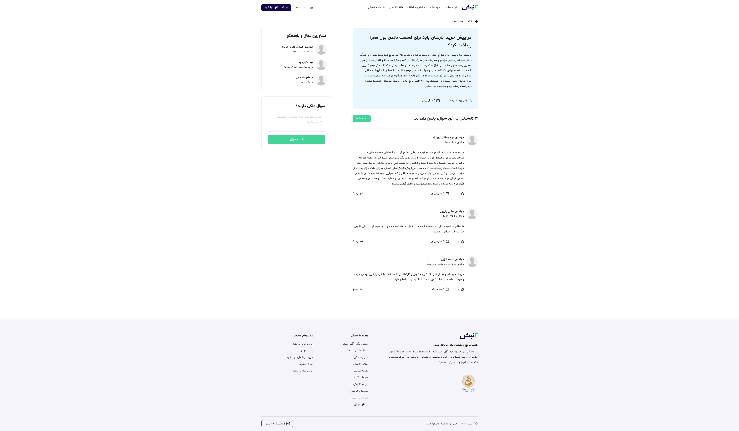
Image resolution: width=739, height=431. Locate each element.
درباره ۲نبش (360, 384)
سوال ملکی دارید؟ (357, 351)
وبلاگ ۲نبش (360, 364)
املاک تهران (306, 351)
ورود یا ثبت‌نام (304, 8)
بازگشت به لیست (462, 22)
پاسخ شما (362, 119)
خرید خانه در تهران (302, 344)
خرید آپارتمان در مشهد (299, 357)
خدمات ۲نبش (359, 378)
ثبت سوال (296, 139)
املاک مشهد (306, 364)
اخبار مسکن (361, 357)
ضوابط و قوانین (359, 391)
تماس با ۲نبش (359, 398)
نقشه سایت (361, 371)
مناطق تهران (361, 404)
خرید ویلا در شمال (302, 371)
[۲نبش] (470, 10)
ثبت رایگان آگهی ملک (355, 344)
